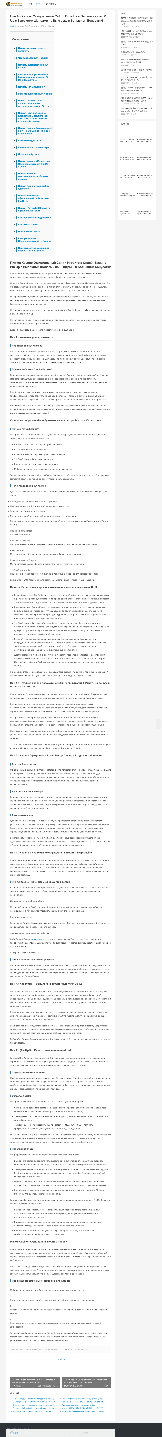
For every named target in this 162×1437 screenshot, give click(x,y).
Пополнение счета (29, 231)
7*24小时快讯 (50, 4)
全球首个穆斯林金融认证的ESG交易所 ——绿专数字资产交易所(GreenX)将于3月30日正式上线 (84, 1408)
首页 (31, 4)
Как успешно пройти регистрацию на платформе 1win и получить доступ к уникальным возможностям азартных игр (127, 177)
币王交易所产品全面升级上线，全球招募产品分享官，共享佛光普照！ (84, 1399)
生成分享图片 (84, 1433)
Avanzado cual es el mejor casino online (78, 1405)
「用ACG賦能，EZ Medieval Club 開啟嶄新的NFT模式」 (35, 1399)
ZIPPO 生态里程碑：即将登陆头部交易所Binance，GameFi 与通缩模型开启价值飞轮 (137, 21)
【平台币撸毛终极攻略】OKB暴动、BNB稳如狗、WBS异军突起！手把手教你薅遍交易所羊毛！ (145, 213)
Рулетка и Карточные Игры (33, 147)
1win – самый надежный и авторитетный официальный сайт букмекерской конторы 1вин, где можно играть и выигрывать (127, 213)
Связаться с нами (28, 224)
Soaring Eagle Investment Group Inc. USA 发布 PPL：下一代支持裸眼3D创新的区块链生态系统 (128, 195)
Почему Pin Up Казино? (31, 86)
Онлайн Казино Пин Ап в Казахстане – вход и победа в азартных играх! (144, 140)
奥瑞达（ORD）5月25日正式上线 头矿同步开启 (137, 42)
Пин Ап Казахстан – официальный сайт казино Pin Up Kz (33, 198)
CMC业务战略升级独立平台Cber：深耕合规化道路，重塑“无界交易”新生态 (136, 109)
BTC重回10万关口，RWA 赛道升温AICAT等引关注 (33, 1411)
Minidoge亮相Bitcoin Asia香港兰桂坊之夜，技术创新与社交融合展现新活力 (84, 1411)
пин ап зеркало (38, 939)
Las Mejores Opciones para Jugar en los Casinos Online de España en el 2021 (127, 140)
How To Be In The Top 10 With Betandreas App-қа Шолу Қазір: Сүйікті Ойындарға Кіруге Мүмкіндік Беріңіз (145, 195)
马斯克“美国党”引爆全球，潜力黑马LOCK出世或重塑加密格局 (128, 158)
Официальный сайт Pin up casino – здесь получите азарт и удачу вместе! (145, 158)
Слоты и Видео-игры (30, 140)
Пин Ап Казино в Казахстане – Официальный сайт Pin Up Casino (35, 164)
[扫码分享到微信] (93, 1433)
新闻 (38, 4)
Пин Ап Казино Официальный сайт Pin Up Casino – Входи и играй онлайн (35, 131)
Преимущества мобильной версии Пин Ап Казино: (33, 249)
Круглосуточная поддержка (34, 217)
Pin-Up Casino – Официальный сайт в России (34, 239)
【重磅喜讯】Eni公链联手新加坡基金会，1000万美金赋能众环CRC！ (137, 32)
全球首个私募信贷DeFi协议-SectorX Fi (136, 70)
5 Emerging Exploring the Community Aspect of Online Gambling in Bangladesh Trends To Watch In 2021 (35, 1402)
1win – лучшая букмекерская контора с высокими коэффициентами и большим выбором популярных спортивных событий (35, 1405)
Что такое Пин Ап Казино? (33, 58)
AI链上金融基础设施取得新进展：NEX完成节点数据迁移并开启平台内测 (137, 99)
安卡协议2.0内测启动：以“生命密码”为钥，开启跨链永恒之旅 (136, 78)
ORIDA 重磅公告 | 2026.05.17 (133, 52)
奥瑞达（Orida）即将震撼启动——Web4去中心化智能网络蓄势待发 (137, 89)
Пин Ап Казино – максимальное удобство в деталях (33, 176)
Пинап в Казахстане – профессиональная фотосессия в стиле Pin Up (33, 103)
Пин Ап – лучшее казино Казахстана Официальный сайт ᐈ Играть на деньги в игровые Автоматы (33, 117)
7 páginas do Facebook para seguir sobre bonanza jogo (35, 1408)
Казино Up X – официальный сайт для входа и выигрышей (84, 1402)
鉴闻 (12, 26)
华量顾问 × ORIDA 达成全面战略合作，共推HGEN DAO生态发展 (136, 60)
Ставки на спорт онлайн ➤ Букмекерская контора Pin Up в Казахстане (33, 77)
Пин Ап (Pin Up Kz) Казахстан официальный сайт (34, 209)
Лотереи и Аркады (28, 154)
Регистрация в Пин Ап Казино (35, 93)
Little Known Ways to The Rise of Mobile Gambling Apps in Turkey (144, 177)
